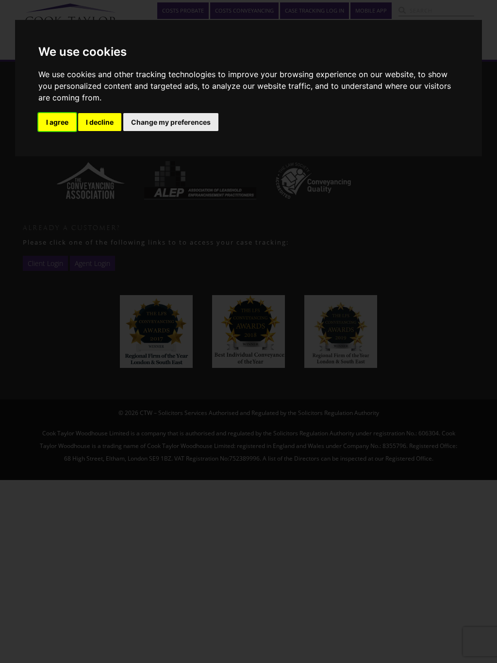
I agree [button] (57, 122)
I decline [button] (100, 122)
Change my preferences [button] (171, 122)
